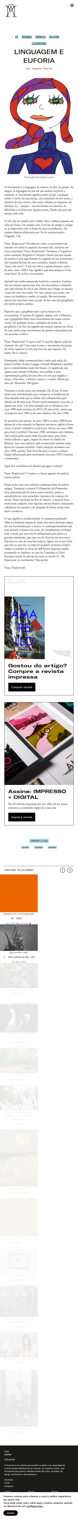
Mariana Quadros (19, 1047)
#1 (16, 36)
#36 (10, 1042)
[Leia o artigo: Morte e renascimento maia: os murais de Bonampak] (19, 1301)
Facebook (38, 847)
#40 (11, 1079)
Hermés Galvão (19, 1285)
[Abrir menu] (72, 5)
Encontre (9, 1459)
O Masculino (19, 1042)
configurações (34, 1506)
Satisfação (17, 1192)
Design (31, 1491)
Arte (33, 957)
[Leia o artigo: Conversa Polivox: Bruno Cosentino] (19, 1018)
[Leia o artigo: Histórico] (19, 1217)
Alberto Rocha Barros (19, 1331)
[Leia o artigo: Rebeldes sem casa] (19, 1060)
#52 (9, 1192)
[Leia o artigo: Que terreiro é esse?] (19, 937)
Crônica (40, 36)
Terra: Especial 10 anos (18, 957)
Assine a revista (21, 817)
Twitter (25, 847)
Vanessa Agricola (19, 1247)
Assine (7, 1454)
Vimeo (7, 1483)
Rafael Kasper (19, 1084)
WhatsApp (52, 847)
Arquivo (19, 1242)
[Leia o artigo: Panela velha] (19, 1261)
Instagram (8, 1486)
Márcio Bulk (21, 962)
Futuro (19, 918)
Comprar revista (21, 687)
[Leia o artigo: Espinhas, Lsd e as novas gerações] (19, 893)
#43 (12, 1433)
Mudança (27, 36)
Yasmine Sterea (42, 68)
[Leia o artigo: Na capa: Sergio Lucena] (19, 1398)
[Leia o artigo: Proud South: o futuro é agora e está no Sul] (19, 1344)
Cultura (54, 36)
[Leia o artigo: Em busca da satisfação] (19, 1157)
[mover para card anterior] (62, 870)
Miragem (19, 1433)
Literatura (39, 43)
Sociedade (19, 1123)
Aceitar (10, 1513)
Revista (54, 1491)
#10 (12, 918)
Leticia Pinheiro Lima (19, 1197)
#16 (9, 1280)
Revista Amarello (19, 1002)
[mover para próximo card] (70, 870)
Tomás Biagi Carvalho (19, 923)
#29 (12, 1242)
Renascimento (18, 1280)
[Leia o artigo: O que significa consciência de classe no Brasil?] (19, 975)
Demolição (19, 1079)
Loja (6, 1451)
